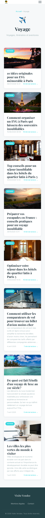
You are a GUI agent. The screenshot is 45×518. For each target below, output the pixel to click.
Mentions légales (18, 504)
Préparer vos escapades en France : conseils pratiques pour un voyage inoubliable (22, 221)
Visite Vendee (22, 495)
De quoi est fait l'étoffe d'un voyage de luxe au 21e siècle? (22, 384)
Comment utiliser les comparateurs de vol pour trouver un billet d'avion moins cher (22, 319)
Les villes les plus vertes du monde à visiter (19, 449)
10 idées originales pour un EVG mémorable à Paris (20, 77)
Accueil (19, 11)
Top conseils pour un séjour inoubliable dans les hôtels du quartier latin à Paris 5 (22, 171)
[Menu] (40, 2)
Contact (31, 504)
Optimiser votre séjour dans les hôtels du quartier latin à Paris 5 (21, 271)
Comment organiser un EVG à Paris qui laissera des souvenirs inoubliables (22, 123)
